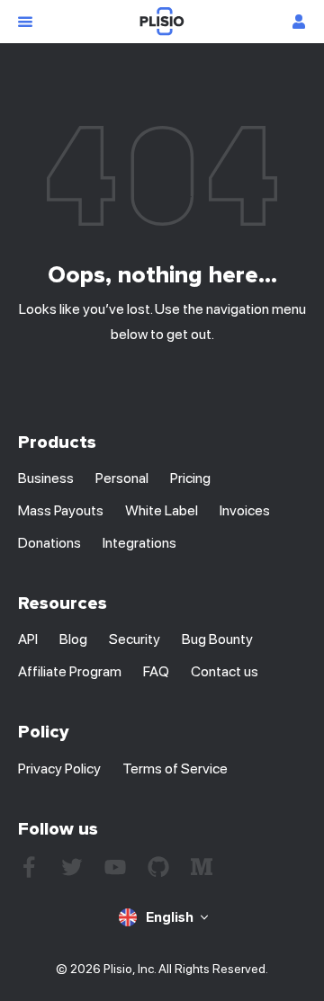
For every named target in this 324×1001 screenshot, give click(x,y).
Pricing (190, 478)
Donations (49, 542)
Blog (73, 639)
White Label (161, 510)
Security (134, 639)
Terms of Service (175, 768)
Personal (121, 478)
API (28, 639)
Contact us (224, 671)
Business (46, 478)
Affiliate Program (70, 671)
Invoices (245, 510)
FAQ (156, 671)
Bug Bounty (217, 639)
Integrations (139, 542)
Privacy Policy (59, 768)
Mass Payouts (61, 510)
